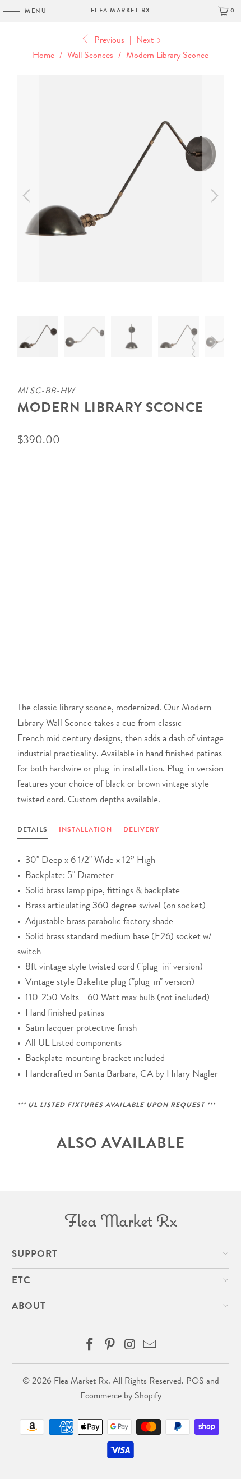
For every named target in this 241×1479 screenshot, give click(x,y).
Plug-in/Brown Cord (117, 544)
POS (195, 1381)
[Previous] (28, 195)
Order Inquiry (62, 623)
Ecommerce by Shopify (120, 1396)
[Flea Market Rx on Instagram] (130, 1347)
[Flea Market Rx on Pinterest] (109, 1347)
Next (146, 40)
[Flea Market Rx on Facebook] (90, 1347)
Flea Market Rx (121, 11)
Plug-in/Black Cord (62, 576)
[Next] (213, 195)
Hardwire (42, 544)
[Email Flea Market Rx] (150, 1347)
